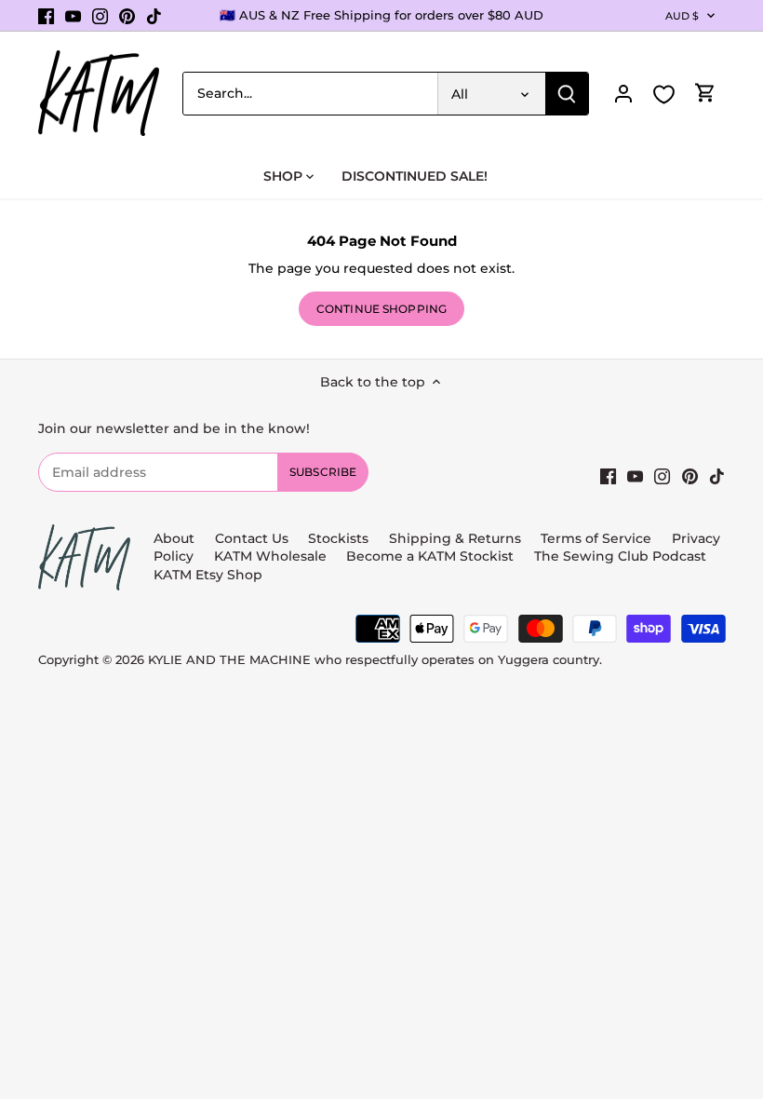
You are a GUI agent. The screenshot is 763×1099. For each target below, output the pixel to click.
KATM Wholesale (270, 556)
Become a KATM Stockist (430, 556)
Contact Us (251, 538)
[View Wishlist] (664, 94)
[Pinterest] (127, 16)
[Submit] (566, 94)
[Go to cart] (705, 93)
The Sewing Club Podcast (620, 556)
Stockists (338, 538)
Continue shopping (381, 309)
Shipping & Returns (455, 538)
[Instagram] (100, 16)
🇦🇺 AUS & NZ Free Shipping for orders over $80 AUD (381, 14)
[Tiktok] (154, 16)
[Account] (623, 93)
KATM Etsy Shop (208, 574)
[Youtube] (73, 16)
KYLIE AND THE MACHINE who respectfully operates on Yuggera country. (375, 660)
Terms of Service (598, 538)
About (174, 538)
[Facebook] (46, 16)
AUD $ (682, 15)
